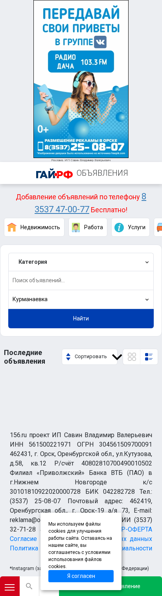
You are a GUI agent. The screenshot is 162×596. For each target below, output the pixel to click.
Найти (81, 318)
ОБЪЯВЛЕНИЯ (102, 173)
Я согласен (81, 576)
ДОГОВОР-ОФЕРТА (124, 529)
